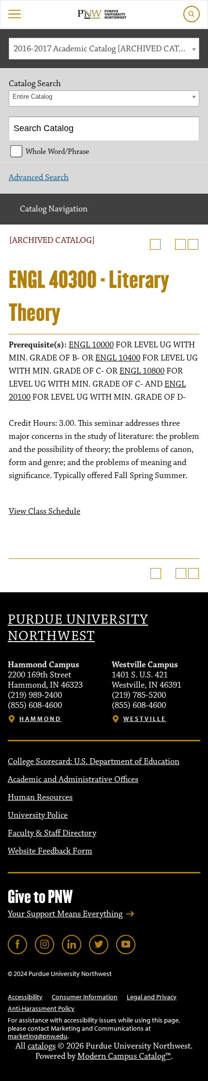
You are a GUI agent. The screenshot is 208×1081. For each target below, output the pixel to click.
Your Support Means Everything (65, 914)
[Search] (188, 129)
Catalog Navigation (54, 209)
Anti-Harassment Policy (41, 1008)
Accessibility (25, 996)
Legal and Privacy (152, 996)
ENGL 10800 (141, 371)
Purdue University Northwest (78, 628)
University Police (38, 815)
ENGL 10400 (117, 358)
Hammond (40, 718)
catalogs (42, 1046)
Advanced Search (39, 177)
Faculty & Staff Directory (52, 833)
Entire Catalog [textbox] (32, 96)
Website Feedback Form (50, 851)
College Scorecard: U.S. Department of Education (93, 761)
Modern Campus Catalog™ (124, 1056)
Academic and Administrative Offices (73, 779)
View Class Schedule (44, 511)
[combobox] (104, 49)
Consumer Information (85, 996)
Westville (144, 718)
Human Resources (40, 797)
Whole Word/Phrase (57, 151)
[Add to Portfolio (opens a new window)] (155, 244)
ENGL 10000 (91, 345)
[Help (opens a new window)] (193, 244)
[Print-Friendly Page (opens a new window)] (180, 244)
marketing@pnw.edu (37, 1036)
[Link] (17, 944)
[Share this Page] (168, 244)
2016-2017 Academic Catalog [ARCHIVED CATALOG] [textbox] (106, 49)
